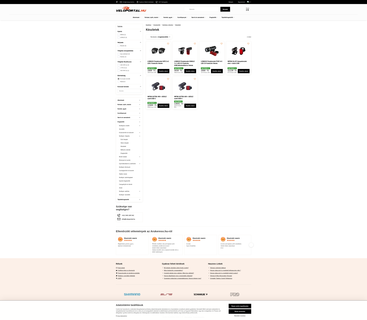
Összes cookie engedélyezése (239, 306)
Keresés (225, 9)
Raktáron (122, 81)
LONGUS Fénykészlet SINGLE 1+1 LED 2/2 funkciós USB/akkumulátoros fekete (184, 63)
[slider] (128, 240)
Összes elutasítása (240, 311)
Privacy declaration (121, 316)
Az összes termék (125, 79)
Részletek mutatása (239, 316)
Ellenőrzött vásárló (130, 238)
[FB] (117, 2)
